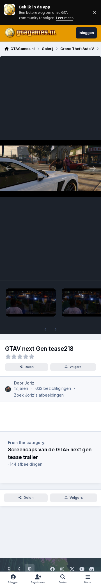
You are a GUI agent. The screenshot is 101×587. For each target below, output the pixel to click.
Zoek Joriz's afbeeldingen (39, 395)
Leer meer (9, 12)
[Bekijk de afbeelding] (31, 302)
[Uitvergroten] (50, 168)
